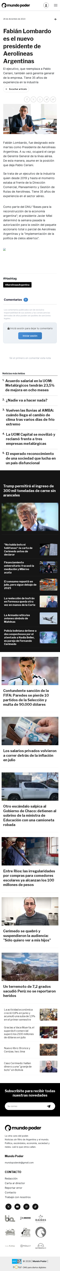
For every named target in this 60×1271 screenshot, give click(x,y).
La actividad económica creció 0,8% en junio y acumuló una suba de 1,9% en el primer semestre (19, 1014)
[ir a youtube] (17, 1207)
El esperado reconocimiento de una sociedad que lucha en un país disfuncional (31, 458)
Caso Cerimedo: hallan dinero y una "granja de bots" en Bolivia (18, 1067)
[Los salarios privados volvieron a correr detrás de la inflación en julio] (30, 731)
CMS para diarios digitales (34, 1267)
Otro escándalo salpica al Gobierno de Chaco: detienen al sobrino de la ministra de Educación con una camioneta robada (29, 815)
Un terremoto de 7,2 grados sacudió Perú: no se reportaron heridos (29, 991)
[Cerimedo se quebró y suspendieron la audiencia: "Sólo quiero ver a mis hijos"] (30, 911)
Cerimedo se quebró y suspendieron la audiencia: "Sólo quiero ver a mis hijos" (27, 935)
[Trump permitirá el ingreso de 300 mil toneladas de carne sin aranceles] (30, 517)
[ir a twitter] (8, 1207)
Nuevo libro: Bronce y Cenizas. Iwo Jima (17, 1050)
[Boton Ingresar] (46, 5)
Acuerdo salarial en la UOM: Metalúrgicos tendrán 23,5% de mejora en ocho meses (30, 385)
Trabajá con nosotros (18, 1197)
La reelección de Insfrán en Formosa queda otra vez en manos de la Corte (19, 602)
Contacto (10, 1192)
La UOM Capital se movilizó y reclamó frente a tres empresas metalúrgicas (30, 439)
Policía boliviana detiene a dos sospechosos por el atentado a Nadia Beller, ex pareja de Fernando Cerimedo (20, 637)
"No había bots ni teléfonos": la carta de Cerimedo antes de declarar (18, 549)
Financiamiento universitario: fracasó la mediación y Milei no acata (19, 567)
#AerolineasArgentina (17, 284)
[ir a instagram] (26, 1207)
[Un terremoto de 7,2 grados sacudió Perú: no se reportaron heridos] (30, 967)
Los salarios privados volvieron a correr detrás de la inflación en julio (29, 755)
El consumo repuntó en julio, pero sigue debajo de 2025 (20, 585)
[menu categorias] (56, 5)
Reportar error (13, 1187)
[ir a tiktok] (35, 1207)
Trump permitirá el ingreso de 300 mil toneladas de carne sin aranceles (29, 490)
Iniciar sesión (30, 335)
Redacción (11, 1178)
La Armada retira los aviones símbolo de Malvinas (17, 618)
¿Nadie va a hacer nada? (26, 400)
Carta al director (15, 1183)
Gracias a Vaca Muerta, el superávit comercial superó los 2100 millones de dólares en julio (19, 1032)
